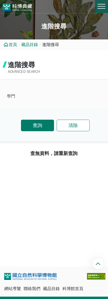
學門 (11, 96)
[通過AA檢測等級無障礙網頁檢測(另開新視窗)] (96, 276)
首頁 (13, 44)
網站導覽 (12, 288)
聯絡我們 (32, 288)
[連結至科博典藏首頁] (17, 6)
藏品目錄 (29, 44)
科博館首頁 (72, 288)
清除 (73, 125)
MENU (101, 6)
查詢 (37, 125)
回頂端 (98, 264)
